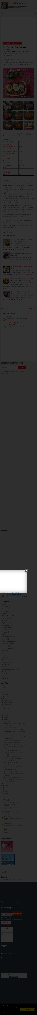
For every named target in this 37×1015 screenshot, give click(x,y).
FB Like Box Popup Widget (14, 592)
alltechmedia (5, 592)
